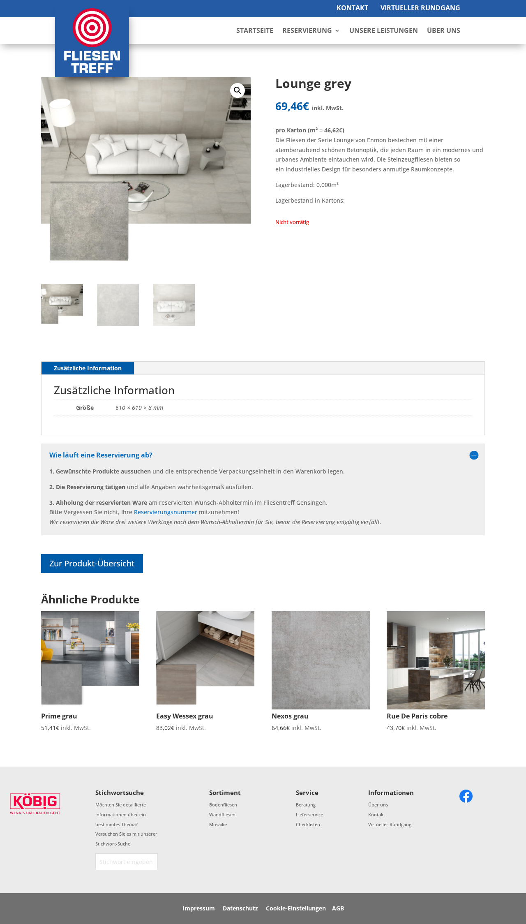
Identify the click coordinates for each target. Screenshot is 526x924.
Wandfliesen (222, 814)
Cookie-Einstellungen (296, 908)
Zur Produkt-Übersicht (92, 563)
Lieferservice (309, 814)
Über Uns (443, 31)
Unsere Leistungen (383, 31)
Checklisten (308, 824)
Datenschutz (240, 908)
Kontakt (352, 7)
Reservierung (307, 31)
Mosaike (218, 824)
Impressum (198, 908)
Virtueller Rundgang (420, 7)
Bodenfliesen (223, 805)
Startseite (254, 31)
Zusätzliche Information (88, 368)
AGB (338, 908)
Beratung (306, 805)
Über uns (378, 805)
